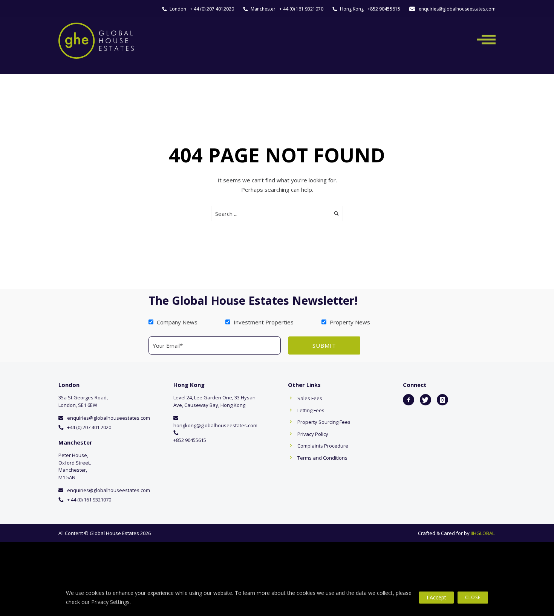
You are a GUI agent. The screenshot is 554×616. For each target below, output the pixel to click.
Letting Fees (310, 410)
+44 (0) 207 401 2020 (89, 427)
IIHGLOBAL (482, 533)
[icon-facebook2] (408, 399)
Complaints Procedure (322, 445)
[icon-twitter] (425, 399)
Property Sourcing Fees (323, 422)
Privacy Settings (110, 601)
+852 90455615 (383, 9)
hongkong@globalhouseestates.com (215, 425)
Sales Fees (309, 398)
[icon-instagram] (442, 399)
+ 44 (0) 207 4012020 (212, 9)
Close (473, 597)
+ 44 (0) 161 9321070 (301, 9)
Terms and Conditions (322, 457)
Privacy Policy (312, 434)
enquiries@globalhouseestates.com (457, 9)
